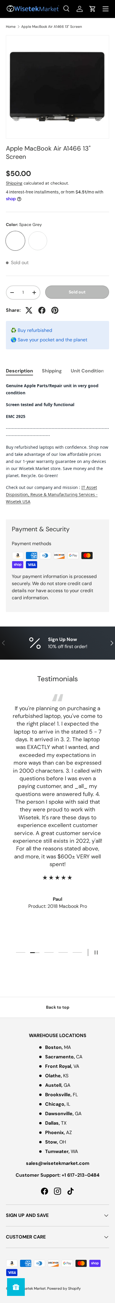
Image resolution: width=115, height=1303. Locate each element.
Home (11, 26)
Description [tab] (19, 371)
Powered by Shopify (64, 1288)
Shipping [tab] (52, 371)
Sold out (77, 292)
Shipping (14, 183)
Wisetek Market (32, 1288)
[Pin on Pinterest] (54, 310)
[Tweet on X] (28, 310)
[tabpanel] (57, 446)
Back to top (57, 1007)
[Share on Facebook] (41, 310)
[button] (92, 8)
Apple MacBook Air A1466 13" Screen (51, 26)
